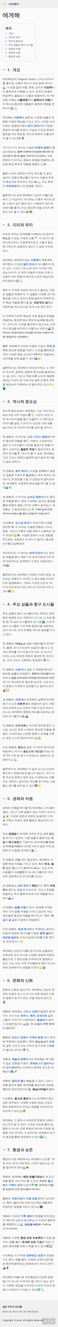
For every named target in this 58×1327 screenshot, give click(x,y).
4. (9, 604)
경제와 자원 (12, 48)
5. (9, 798)
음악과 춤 (17, 1081)
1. (9, 69)
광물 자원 (20, 907)
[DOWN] (52, 1321)
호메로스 (35, 1063)
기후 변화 (26, 1216)
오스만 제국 (22, 522)
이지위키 (14, 4)
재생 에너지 (25, 929)
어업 (18, 859)
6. (9, 980)
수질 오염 (31, 1198)
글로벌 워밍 (31, 1224)
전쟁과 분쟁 (42, 147)
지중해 (18, 117)
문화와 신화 (12, 52)
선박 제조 (23, 885)
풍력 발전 (45, 933)
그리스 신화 (30, 1011)
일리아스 (49, 1063)
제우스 (25, 1015)
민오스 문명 (19, 1037)
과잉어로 (17, 1198)
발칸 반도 (28, 264)
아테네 (19, 699)
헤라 (32, 1015)
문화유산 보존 (35, 1255)
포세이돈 (42, 1015)
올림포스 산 (44, 1019)
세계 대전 (34, 553)
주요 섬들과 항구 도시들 (19, 44)
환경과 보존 (12, 56)
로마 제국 (33, 125)
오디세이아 (12, 1067)
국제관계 (11, 186)
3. (9, 401)
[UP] (45, 1321)
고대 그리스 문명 (37, 436)
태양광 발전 (9, 937)
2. (9, 224)
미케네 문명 (36, 1037)
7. (9, 1149)
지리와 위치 (12, 37)
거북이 (12, 1185)
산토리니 (20, 669)
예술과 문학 (19, 1059)
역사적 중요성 (14, 41)
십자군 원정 (34, 497)
